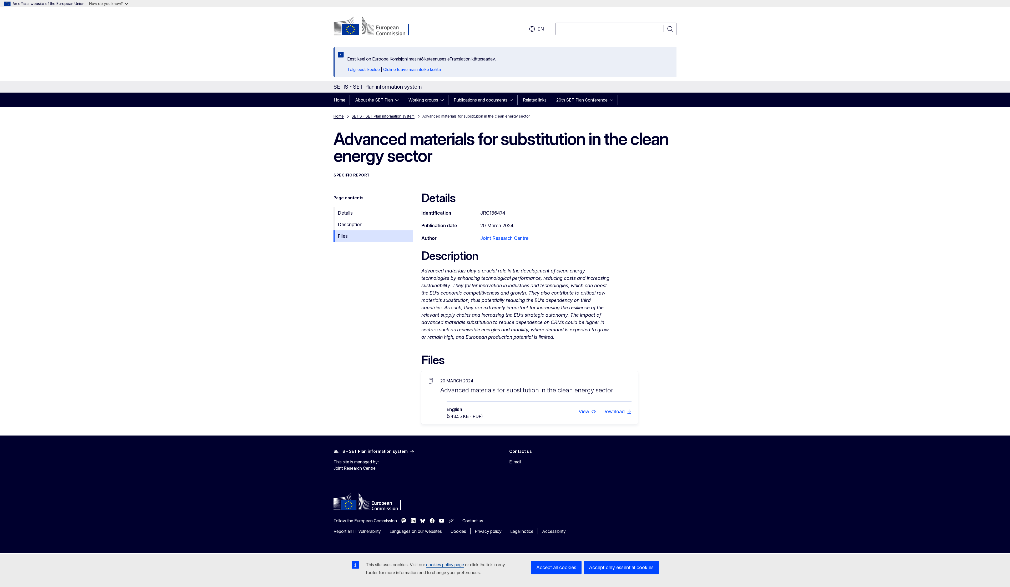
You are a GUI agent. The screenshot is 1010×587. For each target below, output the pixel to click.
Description (350, 224)
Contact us (472, 520)
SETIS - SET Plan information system (383, 116)
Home (339, 100)
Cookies (458, 531)
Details (345, 213)
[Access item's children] (398, 100)
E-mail (515, 461)
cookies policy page (445, 564)
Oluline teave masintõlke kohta (412, 69)
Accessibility (554, 531)
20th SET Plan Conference (582, 100)
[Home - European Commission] (376, 26)
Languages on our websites (416, 531)
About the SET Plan (374, 100)
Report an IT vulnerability (357, 531)
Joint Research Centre (504, 238)
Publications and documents (480, 100)
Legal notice (521, 531)
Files (343, 236)
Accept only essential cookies (621, 567)
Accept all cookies (556, 567)
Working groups (423, 100)
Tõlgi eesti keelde (363, 69)
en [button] (540, 29)
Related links (535, 100)
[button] (587, 411)
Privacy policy (488, 531)
